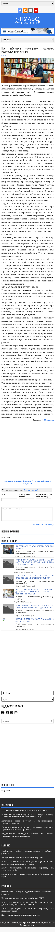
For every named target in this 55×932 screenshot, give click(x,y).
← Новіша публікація (11, 481)
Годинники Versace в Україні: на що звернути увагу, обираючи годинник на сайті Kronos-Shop (35, 562)
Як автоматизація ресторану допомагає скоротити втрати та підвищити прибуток (35, 592)
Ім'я (3, 494)
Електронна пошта (24, 495)
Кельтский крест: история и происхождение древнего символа (35, 577)
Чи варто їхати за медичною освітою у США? (22, 857)
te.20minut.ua (48, 420)
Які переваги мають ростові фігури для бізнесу (24, 810)
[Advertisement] (27, 450)
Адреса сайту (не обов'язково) (44, 495)
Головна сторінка (27, 482)
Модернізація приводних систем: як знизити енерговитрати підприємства (35, 606)
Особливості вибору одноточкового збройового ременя (27, 852)
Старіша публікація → (43, 481)
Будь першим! (31, 490)
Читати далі (30, 556)
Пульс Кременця (24, 922)
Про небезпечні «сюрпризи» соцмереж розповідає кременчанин (27, 50)
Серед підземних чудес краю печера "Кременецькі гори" (27, 875)
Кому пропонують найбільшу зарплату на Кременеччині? (27, 869)
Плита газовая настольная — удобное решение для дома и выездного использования (27, 862)
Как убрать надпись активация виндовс (20, 915)
